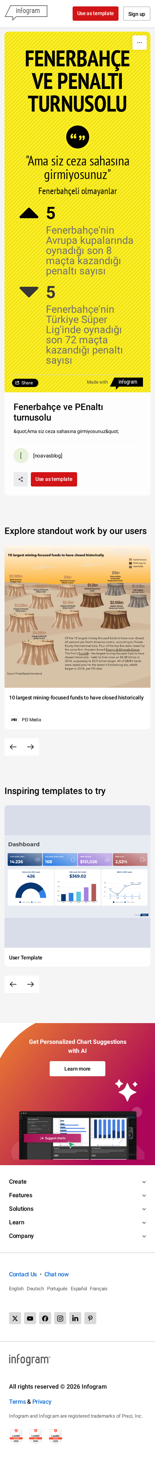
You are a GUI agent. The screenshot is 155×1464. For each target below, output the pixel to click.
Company (21, 1235)
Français (99, 1288)
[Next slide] (30, 747)
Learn (16, 1222)
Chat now (56, 1274)
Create (17, 1181)
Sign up (136, 14)
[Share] (21, 479)
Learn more (77, 1069)
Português (57, 1288)
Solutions (21, 1208)
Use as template (95, 13)
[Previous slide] (13, 747)
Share (27, 383)
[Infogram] (26, 13)
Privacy (42, 1401)
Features (20, 1195)
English (16, 1288)
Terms (17, 1401)
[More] (139, 42)
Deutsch (35, 1288)
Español (79, 1288)
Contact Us (23, 1274)
